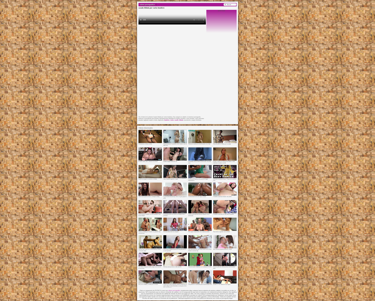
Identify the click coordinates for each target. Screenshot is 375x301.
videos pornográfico (147, 5)
